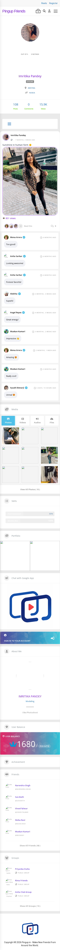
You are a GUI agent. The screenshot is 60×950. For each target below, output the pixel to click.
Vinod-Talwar (21, 808)
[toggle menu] (9, 124)
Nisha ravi (20, 820)
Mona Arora (16, 237)
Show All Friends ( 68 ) (30, 845)
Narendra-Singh (22, 785)
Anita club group (23, 892)
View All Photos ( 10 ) (30, 489)
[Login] (49, 11)
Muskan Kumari (17, 331)
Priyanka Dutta (22, 869)
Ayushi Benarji (17, 387)
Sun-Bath (19, 797)
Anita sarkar (16, 256)
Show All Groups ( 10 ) (30, 906)
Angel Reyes (15, 312)
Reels (44, 3)
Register (53, 3)
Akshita (13, 293)
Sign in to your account (17, 640)
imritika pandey (18, 135)
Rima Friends (21, 880)
